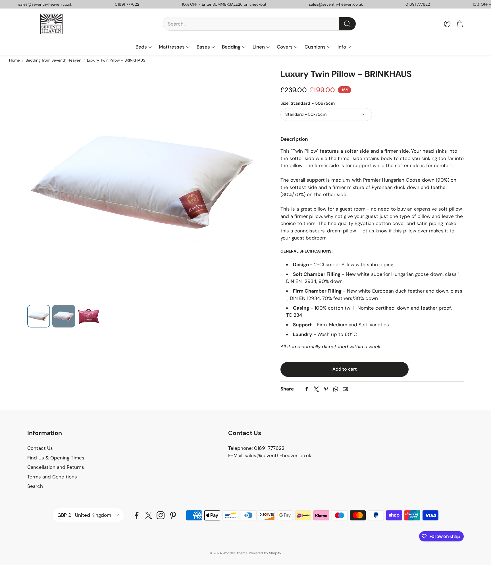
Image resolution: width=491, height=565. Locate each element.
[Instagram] (161, 515)
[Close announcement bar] (485, 4)
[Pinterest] (325, 389)
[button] (259, 23)
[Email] (345, 389)
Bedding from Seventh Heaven (53, 60)
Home (14, 60)
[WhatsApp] (335, 389)
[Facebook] (306, 389)
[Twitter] (316, 389)
